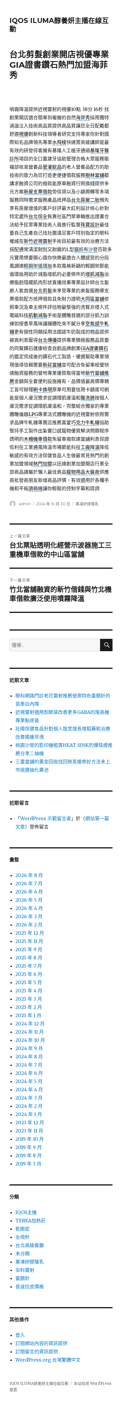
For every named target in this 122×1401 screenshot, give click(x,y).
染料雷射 (24, 1270)
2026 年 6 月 (29, 892)
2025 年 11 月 (29, 941)
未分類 (22, 1253)
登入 (20, 1335)
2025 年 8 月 (28, 958)
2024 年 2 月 (29, 1106)
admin (25, 503)
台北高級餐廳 (29, 1245)
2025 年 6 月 (28, 974)
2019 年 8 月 (28, 1155)
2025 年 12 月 (29, 933)
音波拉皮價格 (29, 1286)
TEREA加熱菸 (30, 1220)
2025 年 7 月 (28, 966)
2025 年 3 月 (28, 999)
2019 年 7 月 (28, 1164)
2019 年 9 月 (28, 1147)
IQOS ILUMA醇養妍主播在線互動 (38, 1383)
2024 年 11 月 (29, 1032)
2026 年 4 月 (29, 908)
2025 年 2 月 (28, 1007)
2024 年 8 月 (29, 1057)
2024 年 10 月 (30, 1040)
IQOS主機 (26, 1212)
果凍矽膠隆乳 (87, 503)
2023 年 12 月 (29, 1122)
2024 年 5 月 (29, 1081)
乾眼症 (22, 1229)
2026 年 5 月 (29, 900)
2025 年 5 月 (28, 982)
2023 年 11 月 (29, 1131)
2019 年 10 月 (29, 1139)
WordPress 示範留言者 (45, 818)
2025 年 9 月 (28, 949)
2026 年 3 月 (29, 916)
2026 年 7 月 (29, 883)
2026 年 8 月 (29, 875)
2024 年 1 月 (28, 1114)
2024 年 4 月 (29, 1089)
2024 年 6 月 (29, 1073)
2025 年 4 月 (28, 991)
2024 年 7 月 (29, 1065)
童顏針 (22, 1278)
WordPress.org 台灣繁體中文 (48, 1360)
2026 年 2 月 (29, 925)
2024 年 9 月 (29, 1048)
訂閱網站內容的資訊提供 (41, 1343)
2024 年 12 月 (30, 1024)
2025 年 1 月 (28, 1015)
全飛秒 (22, 1237)
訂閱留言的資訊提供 (36, 1351)
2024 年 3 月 (29, 1098)
